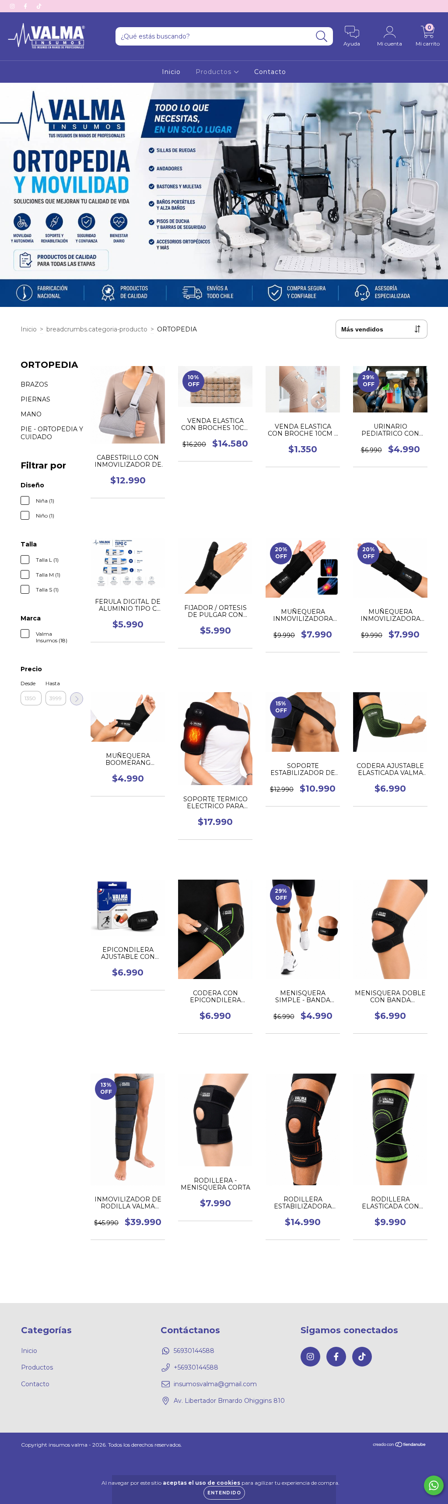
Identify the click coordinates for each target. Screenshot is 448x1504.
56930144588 (194, 1351)
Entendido (224, 1493)
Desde (28, 683)
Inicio (171, 72)
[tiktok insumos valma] (39, 6)
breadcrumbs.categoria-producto (96, 329)
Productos (215, 72)
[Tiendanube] (399, 1445)
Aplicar (76, 698)
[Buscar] (322, 36)
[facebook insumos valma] (26, 6)
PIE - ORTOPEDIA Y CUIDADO (52, 433)
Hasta (53, 683)
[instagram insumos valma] (13, 6)
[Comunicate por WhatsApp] (434, 1485)
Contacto (270, 72)
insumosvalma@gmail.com (215, 1384)
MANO (31, 414)
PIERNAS (35, 399)
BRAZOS (34, 384)
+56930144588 (196, 1367)
